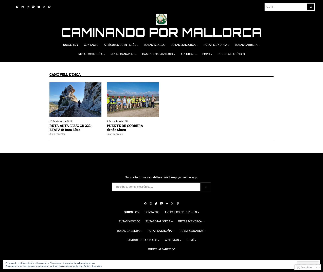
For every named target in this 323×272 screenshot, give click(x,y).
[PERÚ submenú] (211, 54)
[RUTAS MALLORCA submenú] (197, 45)
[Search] (310, 7)
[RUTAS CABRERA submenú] (259, 45)
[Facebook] (17, 7)
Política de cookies (93, 266)
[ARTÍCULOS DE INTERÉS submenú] (137, 45)
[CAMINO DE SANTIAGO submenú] (174, 54)
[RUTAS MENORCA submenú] (228, 45)
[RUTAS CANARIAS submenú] (136, 54)
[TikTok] (28, 7)
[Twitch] (49, 7)
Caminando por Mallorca (161, 32)
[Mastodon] (33, 7)
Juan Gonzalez (57, 133)
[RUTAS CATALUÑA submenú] (104, 54)
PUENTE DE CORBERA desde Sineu (125, 128)
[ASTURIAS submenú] (196, 54)
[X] (44, 7)
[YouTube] (38, 7)
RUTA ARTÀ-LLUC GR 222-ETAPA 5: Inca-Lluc (70, 128)
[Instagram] (22, 7)
